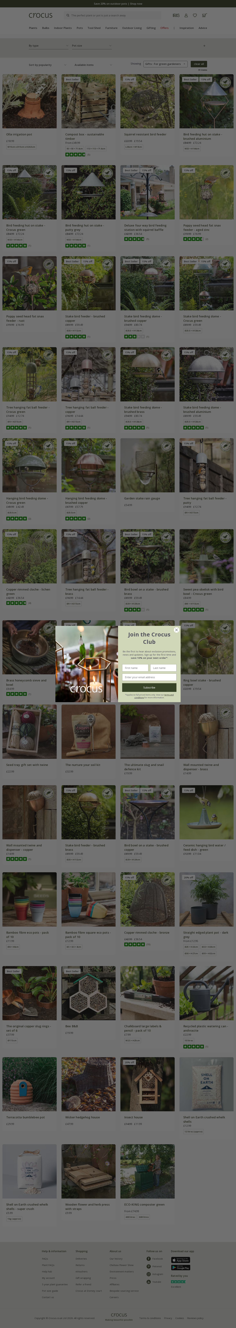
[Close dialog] (176, 630)
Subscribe (149, 687)
